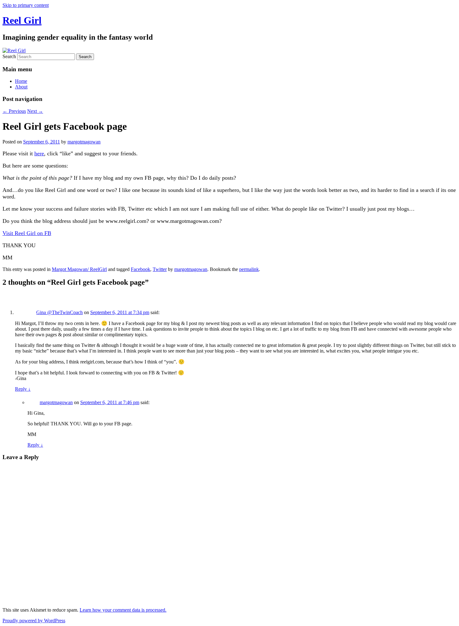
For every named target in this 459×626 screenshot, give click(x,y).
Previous (14, 111)
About (21, 86)
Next (35, 111)
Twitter (160, 269)
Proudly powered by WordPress (33, 620)
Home (21, 81)
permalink (249, 269)
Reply (23, 389)
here (39, 153)
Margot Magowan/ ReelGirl (79, 269)
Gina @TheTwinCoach (59, 312)
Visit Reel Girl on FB (26, 233)
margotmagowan (84, 141)
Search (9, 56)
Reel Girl (22, 20)
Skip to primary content (25, 5)
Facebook (140, 269)
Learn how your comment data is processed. (123, 610)
